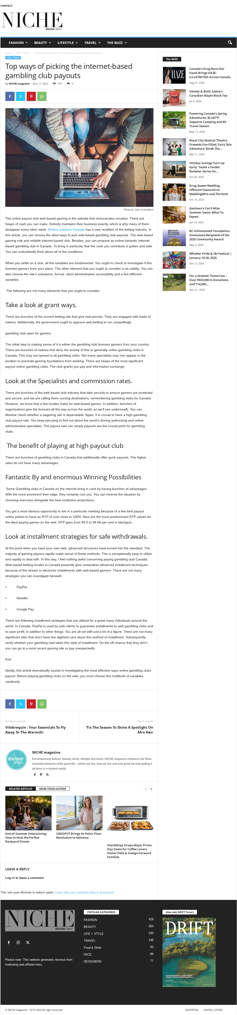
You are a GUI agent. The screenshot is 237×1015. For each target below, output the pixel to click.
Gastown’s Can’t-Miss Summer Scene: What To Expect (206, 212)
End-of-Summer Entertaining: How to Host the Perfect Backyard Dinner (26, 838)
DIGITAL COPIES (213, 1010)
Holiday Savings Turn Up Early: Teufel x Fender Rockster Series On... (207, 167)
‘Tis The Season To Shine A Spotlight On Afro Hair (119, 729)
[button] (230, 43)
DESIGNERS (93, 961)
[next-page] (151, 788)
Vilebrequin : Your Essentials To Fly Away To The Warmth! (35, 729)
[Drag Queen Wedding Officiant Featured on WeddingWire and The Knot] (174, 192)
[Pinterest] (31, 96)
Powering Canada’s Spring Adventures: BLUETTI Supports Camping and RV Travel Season (208, 119)
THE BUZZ (115, 42)
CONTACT (6, 5)
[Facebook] (10, 96)
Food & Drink (92, 947)
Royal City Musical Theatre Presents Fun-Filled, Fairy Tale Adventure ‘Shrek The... (210, 144)
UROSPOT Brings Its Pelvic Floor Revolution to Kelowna (79, 836)
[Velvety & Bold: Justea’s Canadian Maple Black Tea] (174, 98)
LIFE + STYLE (23, 53)
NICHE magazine (19, 83)
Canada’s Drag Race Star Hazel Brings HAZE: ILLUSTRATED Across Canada (210, 73)
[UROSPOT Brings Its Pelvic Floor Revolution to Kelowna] (79, 813)
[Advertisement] (152, 21)
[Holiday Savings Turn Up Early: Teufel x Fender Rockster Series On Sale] (174, 169)
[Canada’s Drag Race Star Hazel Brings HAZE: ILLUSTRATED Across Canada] (174, 75)
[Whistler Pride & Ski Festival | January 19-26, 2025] (174, 260)
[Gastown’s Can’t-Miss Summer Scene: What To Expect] (174, 214)
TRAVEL (90, 42)
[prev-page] (145, 788)
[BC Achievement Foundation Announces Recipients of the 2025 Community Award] (174, 237)
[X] (47, 775)
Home (8, 53)
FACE (88, 954)
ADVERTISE (191, 1010)
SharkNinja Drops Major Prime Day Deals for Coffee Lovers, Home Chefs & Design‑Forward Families (129, 851)
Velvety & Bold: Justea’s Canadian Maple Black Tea (208, 93)
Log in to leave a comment (24, 878)
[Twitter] (20, 96)
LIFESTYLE (66, 42)
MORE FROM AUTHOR (52, 788)
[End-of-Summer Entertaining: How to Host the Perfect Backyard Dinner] (28, 813)
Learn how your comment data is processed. (85, 892)
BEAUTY (40, 42)
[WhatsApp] (42, 96)
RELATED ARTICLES (20, 788)
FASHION (16, 42)
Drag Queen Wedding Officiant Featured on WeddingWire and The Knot (208, 189)
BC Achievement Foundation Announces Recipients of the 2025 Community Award (209, 235)
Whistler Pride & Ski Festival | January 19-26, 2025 (210, 255)
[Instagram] (19, 943)
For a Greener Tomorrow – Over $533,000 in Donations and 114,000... (208, 280)
